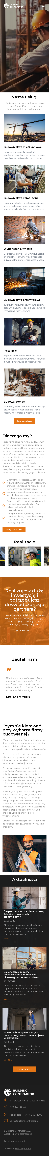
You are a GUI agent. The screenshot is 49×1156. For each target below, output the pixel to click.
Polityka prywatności (14, 1141)
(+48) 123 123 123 (17, 1107)
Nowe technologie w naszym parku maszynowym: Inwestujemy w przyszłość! (24, 1035)
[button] (43, 5)
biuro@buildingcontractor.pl (23, 1121)
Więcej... (8, 938)
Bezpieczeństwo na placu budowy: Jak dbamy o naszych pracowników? (24, 914)
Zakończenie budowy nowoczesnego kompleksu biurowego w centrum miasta (21, 975)
